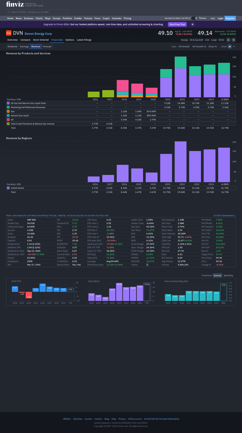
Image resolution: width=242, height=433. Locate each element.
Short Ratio (167, 230)
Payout (11, 257)
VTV (97, 215)
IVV (89, 215)
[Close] (193, 24)
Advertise (77, 419)
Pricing (127, 18)
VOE (106, 215)
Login (220, 18)
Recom (205, 251)
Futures (88, 18)
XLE (78, 215)
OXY (25, 215)
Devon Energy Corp (38, 34)
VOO (82, 215)
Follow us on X (135, 419)
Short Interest (41, 39)
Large (214, 40)
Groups (56, 18)
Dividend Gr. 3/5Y (16, 254)
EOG (15, 215)
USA (207, 40)
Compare (25, 39)
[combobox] (37, 12)
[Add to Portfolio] (233, 40)
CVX (38, 215)
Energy (184, 40)
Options (69, 39)
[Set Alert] (228, 40)
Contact (98, 419)
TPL (51, 215)
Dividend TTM (14, 247)
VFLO (101, 215)
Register (230, 18)
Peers (9, 215)
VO (86, 215)
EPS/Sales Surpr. (95, 264)
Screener (28, 18)
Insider (78, 18)
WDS (33, 215)
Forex (97, 18)
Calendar (116, 18)
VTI (68, 215)
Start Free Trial (177, 24)
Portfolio (67, 18)
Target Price (207, 254)
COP (29, 215)
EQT (47, 215)
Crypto (106, 18)
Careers (88, 419)
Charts (39, 18)
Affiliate (67, 419)
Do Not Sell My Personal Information (161, 419)
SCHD (73, 215)
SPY (93, 215)
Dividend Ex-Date (16, 251)
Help (212, 18)
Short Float (167, 226)
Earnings (91, 261)
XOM (42, 215)
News (19, 18)
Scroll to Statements (224, 215)
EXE (55, 215)
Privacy (122, 419)
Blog (107, 419)
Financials (57, 39)
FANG (19, 215)
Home (10, 18)
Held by (62, 215)
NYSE (221, 40)
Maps (48, 18)
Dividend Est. (14, 244)
